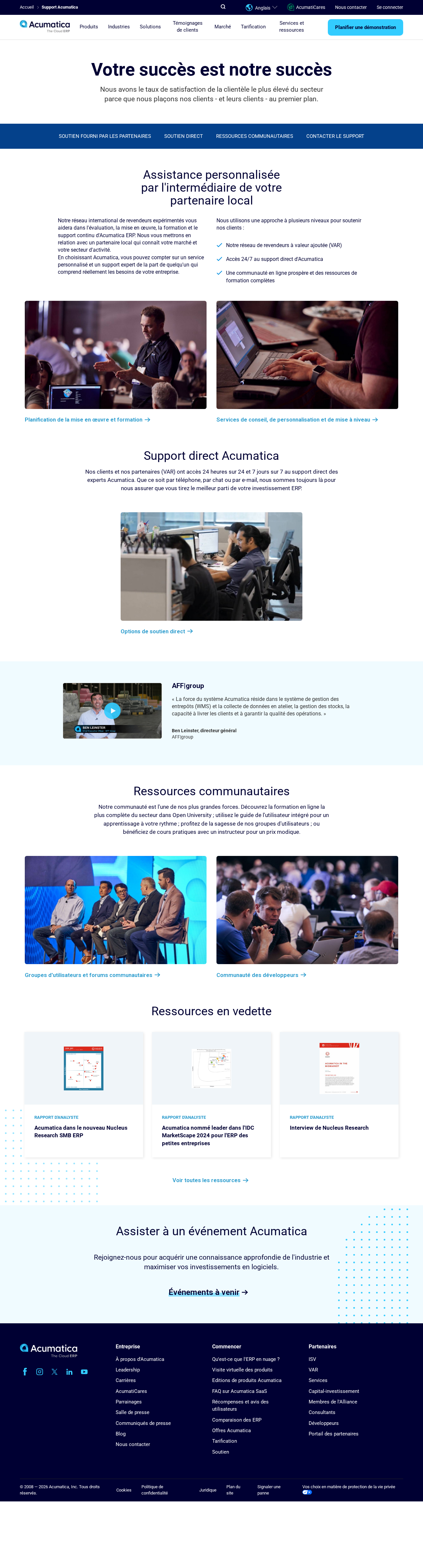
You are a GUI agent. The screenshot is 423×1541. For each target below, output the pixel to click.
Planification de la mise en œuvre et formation (83, 419)
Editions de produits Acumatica (247, 1380)
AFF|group (188, 686)
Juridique (207, 1490)
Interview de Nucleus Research (329, 1127)
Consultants (322, 1412)
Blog (121, 1434)
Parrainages (129, 1402)
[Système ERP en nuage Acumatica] (48, 1356)
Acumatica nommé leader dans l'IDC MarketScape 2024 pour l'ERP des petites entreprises (208, 1135)
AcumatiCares (310, 7)
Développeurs (324, 1423)
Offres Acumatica (231, 1430)
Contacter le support (335, 136)
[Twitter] (54, 1372)
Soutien (220, 1452)
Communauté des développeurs (257, 975)
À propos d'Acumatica (140, 1359)
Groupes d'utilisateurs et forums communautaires (88, 975)
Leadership (128, 1370)
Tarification (253, 27)
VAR (313, 1370)
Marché (222, 27)
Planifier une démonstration (365, 27)
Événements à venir (204, 1292)
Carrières (126, 1380)
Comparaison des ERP (236, 1420)
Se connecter (390, 7)
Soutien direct (183, 136)
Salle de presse (132, 1412)
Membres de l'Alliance (333, 1402)
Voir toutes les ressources (207, 1180)
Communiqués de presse (143, 1423)
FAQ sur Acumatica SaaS (239, 1391)
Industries (119, 27)
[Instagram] (40, 1372)
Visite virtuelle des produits (242, 1370)
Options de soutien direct (153, 631)
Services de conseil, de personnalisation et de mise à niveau (293, 419)
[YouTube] (84, 1372)
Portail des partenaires (334, 1434)
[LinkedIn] (69, 1372)
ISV (312, 1359)
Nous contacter (351, 7)
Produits (89, 27)
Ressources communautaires (254, 136)
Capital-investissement (334, 1391)
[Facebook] (25, 1372)
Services (318, 1380)
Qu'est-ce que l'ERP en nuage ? (246, 1359)
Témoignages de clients (188, 26)
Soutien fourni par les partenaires (105, 136)
